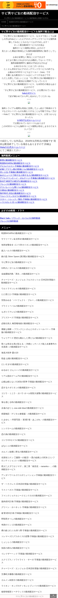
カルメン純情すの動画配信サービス (17, 580)
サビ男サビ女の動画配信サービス (13, 26)
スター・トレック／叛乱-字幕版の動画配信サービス (23, 199)
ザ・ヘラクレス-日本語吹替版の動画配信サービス (24, 484)
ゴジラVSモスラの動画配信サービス (17, 440)
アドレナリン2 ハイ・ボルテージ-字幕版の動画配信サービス (27, 178)
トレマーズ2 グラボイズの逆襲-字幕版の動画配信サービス (27, 536)
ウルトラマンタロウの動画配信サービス (18, 196)
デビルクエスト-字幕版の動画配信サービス (19, 166)
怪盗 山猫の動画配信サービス (14, 358)
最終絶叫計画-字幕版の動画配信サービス (19, 501)
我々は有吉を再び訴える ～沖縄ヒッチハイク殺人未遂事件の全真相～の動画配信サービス (29, 345)
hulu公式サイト (29, 93)
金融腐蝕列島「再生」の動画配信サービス (20, 274)
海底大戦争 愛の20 (9, 353)
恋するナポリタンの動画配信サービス (18, 387)
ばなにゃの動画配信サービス (14, 446)
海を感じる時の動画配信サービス (16, 402)
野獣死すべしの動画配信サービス (16, 519)
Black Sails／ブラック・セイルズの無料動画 (20, 218)
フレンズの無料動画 (9, 221)
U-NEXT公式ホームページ (29, 120)
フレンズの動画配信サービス (13, 184)
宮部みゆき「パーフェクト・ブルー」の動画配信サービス (27, 300)
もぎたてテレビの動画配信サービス (17, 312)
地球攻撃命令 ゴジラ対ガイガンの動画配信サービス (24, 245)
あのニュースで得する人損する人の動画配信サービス (24, 175)
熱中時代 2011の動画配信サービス (15, 193)
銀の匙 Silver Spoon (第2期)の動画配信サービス (22, 256)
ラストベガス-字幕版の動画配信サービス (19, 490)
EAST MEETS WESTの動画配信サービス (18, 181)
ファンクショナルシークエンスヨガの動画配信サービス (26, 495)
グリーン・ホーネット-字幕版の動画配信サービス (24, 507)
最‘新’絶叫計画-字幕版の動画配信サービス (20, 513)
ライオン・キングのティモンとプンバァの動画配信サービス (28, 586)
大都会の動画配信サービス (12, 190)
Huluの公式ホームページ (12, 147)
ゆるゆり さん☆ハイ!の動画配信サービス (20, 370)
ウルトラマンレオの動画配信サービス (18, 288)
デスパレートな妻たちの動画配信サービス (19, 187)
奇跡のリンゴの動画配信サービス (16, 525)
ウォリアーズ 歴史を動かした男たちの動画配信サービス (26, 338)
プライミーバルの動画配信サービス (17, 306)
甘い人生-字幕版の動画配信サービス (16, 172)
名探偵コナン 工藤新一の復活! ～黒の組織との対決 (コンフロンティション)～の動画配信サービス (28, 459)
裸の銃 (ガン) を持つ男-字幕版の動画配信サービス (24, 530)
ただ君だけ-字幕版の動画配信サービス (18, 294)
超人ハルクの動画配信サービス (15, 250)
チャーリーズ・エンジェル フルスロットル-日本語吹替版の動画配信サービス (28, 281)
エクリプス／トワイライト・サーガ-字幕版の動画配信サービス (29, 561)
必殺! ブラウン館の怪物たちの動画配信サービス (22, 169)
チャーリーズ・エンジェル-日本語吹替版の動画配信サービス (29, 568)
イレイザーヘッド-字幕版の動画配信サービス (21, 554)
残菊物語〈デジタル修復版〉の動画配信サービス (23, 414)
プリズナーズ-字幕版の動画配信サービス (19, 317)
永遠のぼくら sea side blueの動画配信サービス (22, 408)
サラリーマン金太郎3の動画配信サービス (20, 239)
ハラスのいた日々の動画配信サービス (17, 202)
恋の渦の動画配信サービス (13, 434)
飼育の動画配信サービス (11, 160)
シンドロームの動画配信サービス (16, 428)
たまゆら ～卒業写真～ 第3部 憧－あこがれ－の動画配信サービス (29, 421)
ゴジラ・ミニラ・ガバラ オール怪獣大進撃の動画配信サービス (29, 395)
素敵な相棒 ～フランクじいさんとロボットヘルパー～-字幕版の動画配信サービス (28, 330)
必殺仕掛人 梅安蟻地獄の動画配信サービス (20, 323)
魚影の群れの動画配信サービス (15, 548)
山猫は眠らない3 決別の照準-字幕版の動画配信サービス (26, 382)
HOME (3, 22)
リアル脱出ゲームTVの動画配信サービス (19, 376)
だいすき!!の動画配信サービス (15, 364)
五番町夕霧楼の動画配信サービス (16, 574)
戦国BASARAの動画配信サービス (21, 22)
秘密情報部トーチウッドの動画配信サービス (21, 592)
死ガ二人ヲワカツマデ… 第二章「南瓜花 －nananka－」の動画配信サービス (29, 467)
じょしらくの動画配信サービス (15, 542)
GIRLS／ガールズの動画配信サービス (18, 268)
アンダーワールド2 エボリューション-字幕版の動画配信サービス (28, 476)
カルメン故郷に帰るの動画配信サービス (19, 452)
